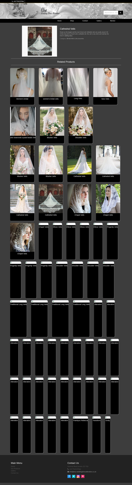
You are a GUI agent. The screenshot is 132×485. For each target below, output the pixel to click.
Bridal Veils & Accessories (75, 38)
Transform (96, 420)
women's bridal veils (51, 99)
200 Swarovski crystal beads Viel (23, 138)
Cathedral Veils (79, 176)
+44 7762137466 (18, 1)
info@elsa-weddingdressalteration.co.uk (82, 472)
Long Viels (78, 98)
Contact (85, 21)
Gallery (99, 21)
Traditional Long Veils (18, 304)
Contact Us (14, 473)
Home (59, 21)
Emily (108, 420)
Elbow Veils (57, 227)
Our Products (15, 468)
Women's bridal (22, 99)
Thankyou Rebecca (80, 420)
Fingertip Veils (112, 227)
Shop (72, 21)
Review (112, 21)
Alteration (98, 304)
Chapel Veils (79, 215)
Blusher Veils (52, 138)
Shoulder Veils (80, 138)
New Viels (105, 99)
